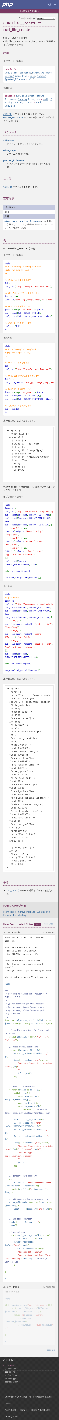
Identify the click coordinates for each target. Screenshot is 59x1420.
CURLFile (10, 106)
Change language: (27, 18)
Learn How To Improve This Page (19, 912)
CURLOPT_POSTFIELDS (13, 117)
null (32, 76)
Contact (23, 1410)
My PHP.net (10, 1410)
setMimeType (10, 1378)
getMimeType (10, 1372)
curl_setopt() (13, 890)
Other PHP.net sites (40, 1410)
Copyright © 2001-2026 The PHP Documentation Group (28, 1400)
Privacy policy (12, 1416)
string (36, 72)
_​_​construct (10, 1365)
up (4, 932)
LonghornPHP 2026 (29, 11)
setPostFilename (12, 1382)
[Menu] (55, 4)
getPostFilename (12, 1375)
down (9, 932)
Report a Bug (19, 915)
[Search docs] (49, 4)
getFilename (10, 1368)
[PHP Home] (7, 4)
